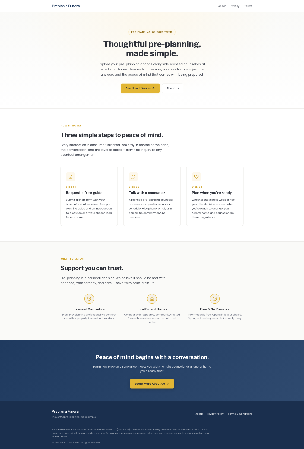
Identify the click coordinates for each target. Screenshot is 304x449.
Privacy (235, 6)
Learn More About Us (150, 384)
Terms (248, 6)
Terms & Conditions (240, 414)
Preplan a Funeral (66, 6)
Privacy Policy (215, 414)
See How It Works (138, 88)
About (222, 6)
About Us (173, 88)
